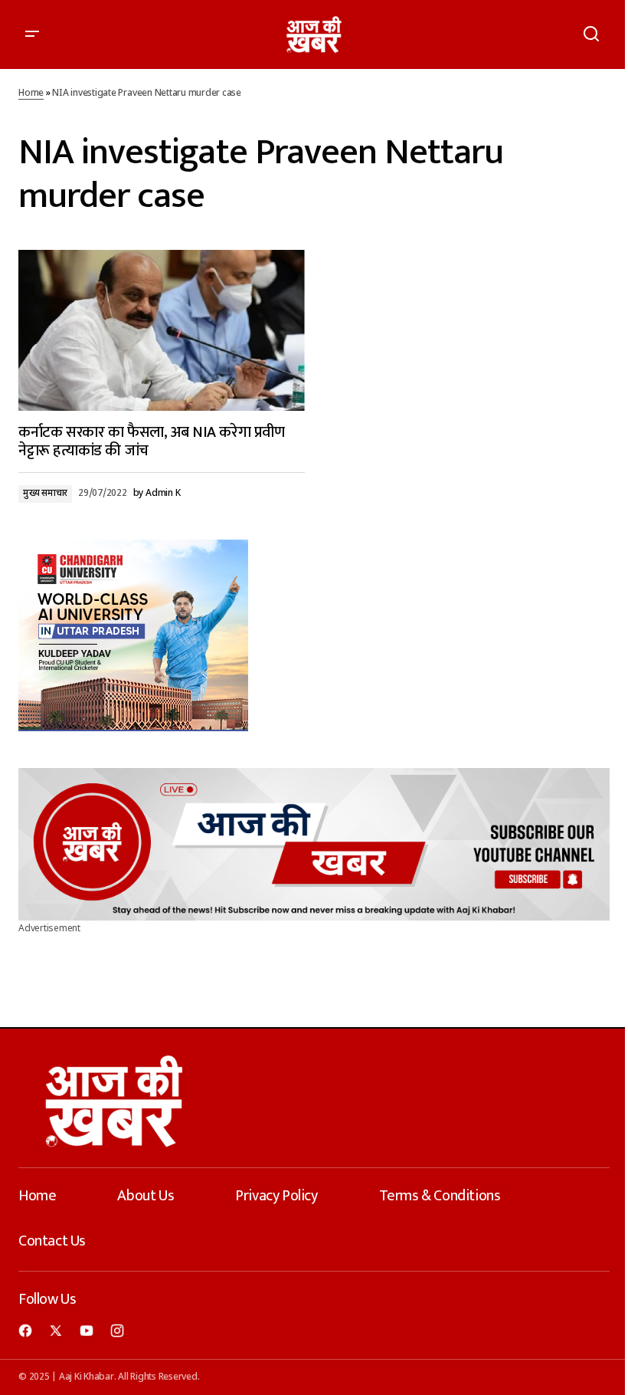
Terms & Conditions (440, 1196)
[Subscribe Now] (314, 844)
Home (31, 93)
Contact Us (52, 1241)
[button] (32, 34)
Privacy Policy (276, 1196)
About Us (145, 1196)
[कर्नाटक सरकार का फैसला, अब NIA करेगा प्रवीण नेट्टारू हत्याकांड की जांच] (161, 330)
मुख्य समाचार (45, 493)
